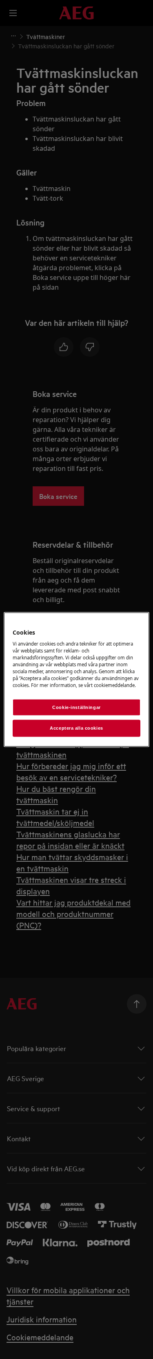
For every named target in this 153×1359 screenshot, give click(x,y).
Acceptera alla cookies (76, 728)
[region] (76, 679)
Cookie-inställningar (76, 706)
